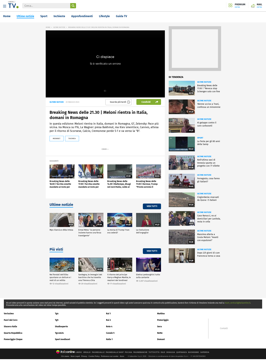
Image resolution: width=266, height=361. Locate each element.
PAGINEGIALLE (98, 352)
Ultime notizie (25, 16)
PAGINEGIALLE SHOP (115, 352)
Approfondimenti (82, 16)
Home (6, 16)
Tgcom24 (59, 333)
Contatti (224, 328)
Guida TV (121, 16)
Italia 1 (109, 339)
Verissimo (9, 313)
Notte (160, 333)
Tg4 (56, 313)
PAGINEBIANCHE (140, 352)
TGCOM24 (72, 139)
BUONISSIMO (193, 352)
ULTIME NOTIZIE (59, 27)
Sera (159, 326)
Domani (161, 339)
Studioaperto (61, 326)
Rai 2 (108, 320)
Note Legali (75, 356)
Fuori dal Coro (10, 320)
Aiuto (122, 356)
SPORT (200, 138)
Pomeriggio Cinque (13, 339)
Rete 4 (109, 326)
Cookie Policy (94, 356)
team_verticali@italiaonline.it (237, 303)
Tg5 (56, 320)
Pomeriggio (163, 320)
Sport (43, 16)
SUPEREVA (204, 352)
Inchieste (59, 16)
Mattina (161, 313)
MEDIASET (56, 139)
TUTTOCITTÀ (154, 352)
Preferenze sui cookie (109, 356)
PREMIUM (240, 5)
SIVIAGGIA (170, 352)
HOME (48, 27)
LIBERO (11, 2)
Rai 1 (108, 313)
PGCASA (128, 352)
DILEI (163, 352)
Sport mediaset (62, 339)
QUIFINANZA (181, 352)
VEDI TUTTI (152, 206)
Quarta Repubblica (13, 333)
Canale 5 (110, 333)
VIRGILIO (87, 352)
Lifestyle (104, 16)
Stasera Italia (10, 326)
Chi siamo (65, 356)
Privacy (84, 356)
